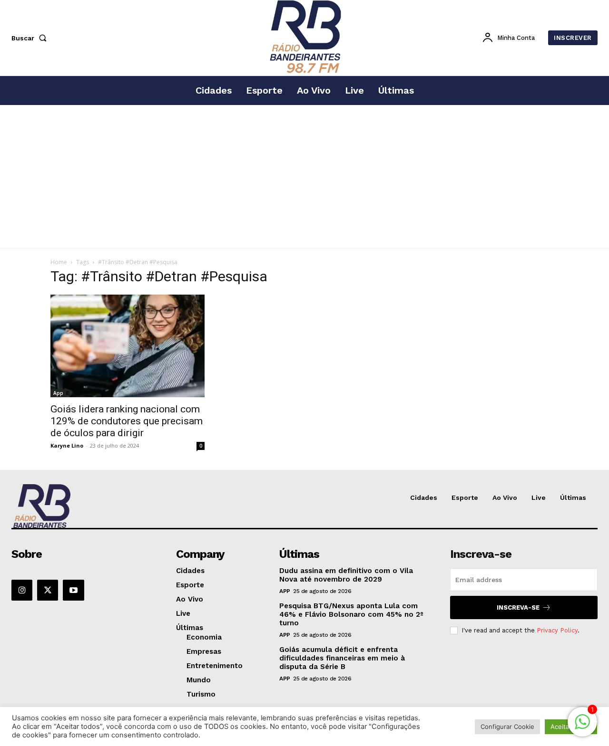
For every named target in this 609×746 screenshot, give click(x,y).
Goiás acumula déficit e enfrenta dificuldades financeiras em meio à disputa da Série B (342, 658)
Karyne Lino (66, 445)
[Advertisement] (304, 176)
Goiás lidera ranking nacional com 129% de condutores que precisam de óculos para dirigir (126, 421)
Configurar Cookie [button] (507, 726)
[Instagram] (21, 590)
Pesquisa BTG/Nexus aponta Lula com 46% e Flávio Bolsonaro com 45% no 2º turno (351, 614)
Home (58, 262)
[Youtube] (73, 590)
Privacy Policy (557, 630)
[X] (47, 590)
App (58, 393)
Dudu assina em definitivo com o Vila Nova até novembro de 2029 (346, 574)
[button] (30, 38)
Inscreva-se (518, 607)
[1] (582, 727)
